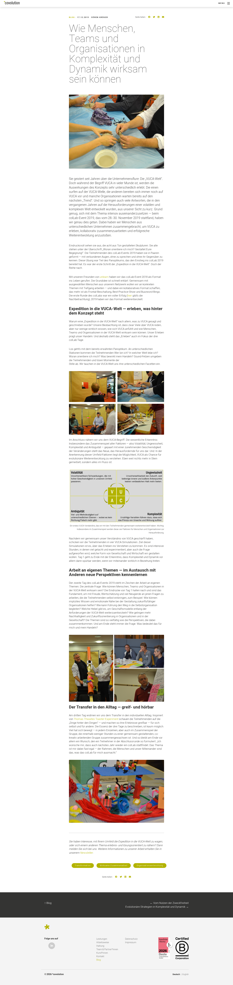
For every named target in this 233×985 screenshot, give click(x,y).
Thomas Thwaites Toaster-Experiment (96, 719)
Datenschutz (131, 939)
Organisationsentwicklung (150, 865)
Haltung (100, 946)
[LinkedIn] (158, 17)
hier (129, 296)
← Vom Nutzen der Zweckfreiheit (169, 903)
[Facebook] (149, 17)
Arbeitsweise (102, 942)
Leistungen (101, 939)
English (185, 974)
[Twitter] (154, 17)
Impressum (130, 942)
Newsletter (86, 853)
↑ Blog (48, 903)
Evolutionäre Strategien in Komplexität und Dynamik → (157, 907)
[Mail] (163, 17)
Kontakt (100, 956)
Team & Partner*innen (107, 949)
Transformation (83, 865)
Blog (72, 17)
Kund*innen (102, 953)
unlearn (104, 277)
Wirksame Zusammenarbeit (114, 865)
